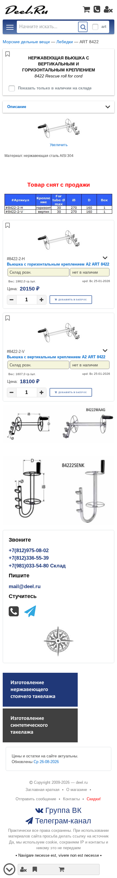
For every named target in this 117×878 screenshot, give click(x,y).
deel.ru (82, 782)
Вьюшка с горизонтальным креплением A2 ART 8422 (58, 264)
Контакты (71, 799)
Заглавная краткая (42, 789)
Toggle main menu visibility (10, 27)
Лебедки (64, 41)
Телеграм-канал (62, 820)
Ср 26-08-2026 (46, 761)
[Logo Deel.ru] (27, 9)
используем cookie (40, 842)
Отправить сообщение (36, 799)
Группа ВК (62, 810)
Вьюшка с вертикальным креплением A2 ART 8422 (56, 357)
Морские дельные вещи (26, 41)
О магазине (76, 789)
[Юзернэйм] (108, 9)
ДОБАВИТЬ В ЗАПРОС (72, 299)
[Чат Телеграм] (30, 611)
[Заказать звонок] (97, 9)
